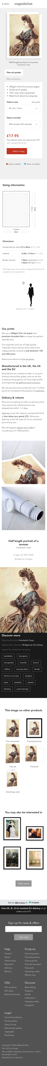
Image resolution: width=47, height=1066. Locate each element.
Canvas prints (31, 960)
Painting (7, 689)
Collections (30, 998)
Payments (8, 964)
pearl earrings (22, 689)
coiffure (7, 669)
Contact (8, 953)
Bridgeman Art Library (32, 645)
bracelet (23, 662)
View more (23, 883)
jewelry (31, 682)
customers (39, 391)
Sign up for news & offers (23, 923)
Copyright (9, 1031)
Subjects (29, 991)
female (37, 669)
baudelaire (8, 656)
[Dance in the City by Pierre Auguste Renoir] (12, 828)
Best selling (30, 987)
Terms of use (10, 1024)
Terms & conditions (13, 1017)
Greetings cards (32, 971)
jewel (6, 682)
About (7, 957)
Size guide (36, 102)
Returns (7, 971)
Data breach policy (13, 1028)
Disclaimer (9, 1035)
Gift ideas (8, 991)
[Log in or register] (39, 4)
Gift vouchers (10, 987)
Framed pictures (32, 957)
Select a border (14, 117)
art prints (33, 96)
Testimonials (10, 960)
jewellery (18, 682)
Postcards (29, 968)
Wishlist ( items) (12, 994)
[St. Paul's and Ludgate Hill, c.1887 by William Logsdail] (12, 858)
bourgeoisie (9, 662)
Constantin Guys (23, 65)
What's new (30, 975)
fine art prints (28, 359)
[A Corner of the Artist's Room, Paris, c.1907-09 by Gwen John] (34, 859)
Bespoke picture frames (24, 1051)
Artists (28, 994)
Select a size (23, 102)
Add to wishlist (14, 164)
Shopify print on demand (12, 1057)
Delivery (6, 413)
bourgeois (23, 656)
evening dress (22, 669)
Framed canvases (33, 964)
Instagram (29, 1005)
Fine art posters (32, 953)
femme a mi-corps (11, 676)
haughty (28, 676)
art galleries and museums (28, 382)
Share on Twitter (33, 164)
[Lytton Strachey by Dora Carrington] (34, 833)
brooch (36, 662)
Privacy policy (10, 1021)
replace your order (25, 427)
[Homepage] (23, 4)
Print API (5, 1048)
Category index (32, 1001)
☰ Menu (5, 4)
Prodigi (15, 1048)
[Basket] (43, 4)
